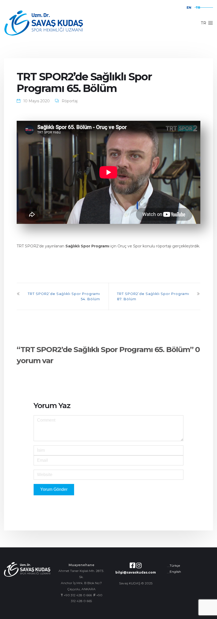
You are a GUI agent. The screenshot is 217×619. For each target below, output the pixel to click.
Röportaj (70, 101)
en (189, 8)
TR (204, 23)
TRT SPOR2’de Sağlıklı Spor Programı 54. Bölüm (64, 296)
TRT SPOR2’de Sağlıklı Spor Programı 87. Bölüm (153, 296)
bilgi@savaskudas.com (135, 572)
